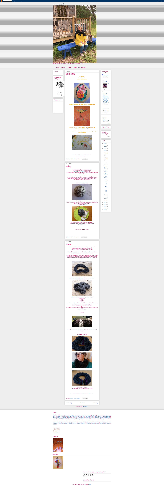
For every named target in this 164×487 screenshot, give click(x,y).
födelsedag (60, 419)
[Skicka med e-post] (82, 159)
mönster (90, 422)
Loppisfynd (105, 76)
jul (83, 416)
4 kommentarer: (77, 398)
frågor (55, 419)
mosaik (87, 422)
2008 (105, 207)
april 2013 (105, 177)
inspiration (99, 415)
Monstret (68, 244)
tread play (100, 419)
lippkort (85, 204)
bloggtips (98, 418)
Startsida (57, 67)
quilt (103, 415)
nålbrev (80, 419)
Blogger (89, 484)
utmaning (97, 423)
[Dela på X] (85, 159)
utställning (63, 418)
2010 (105, 204)
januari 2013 (106, 198)
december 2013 (106, 153)
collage (86, 417)
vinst (105, 423)
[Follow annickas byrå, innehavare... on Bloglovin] (59, 95)
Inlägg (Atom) (85, 406)
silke (92, 416)
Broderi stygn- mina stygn (79, 67)
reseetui (60, 423)
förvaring (64, 419)
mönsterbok (94, 422)
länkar (76, 419)
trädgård (72, 415)
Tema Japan (69, 416)
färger (93, 415)
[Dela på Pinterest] (87, 159)
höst (68, 419)
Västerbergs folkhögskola (80, 418)
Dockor (69, 67)
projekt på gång (107, 417)
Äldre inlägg (95, 403)
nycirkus (101, 422)
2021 (105, 145)
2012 (105, 200)
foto (110, 418)
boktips (82, 417)
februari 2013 (105, 195)
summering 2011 (83, 423)
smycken (74, 423)
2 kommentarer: (77, 158)
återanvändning (72, 418)
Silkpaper (63, 67)
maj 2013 (105, 174)
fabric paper (91, 417)
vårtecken (54, 424)
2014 (105, 148)
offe (104, 422)
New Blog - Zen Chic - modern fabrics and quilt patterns (106, 95)
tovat (69, 417)
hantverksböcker (55, 422)
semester (66, 423)
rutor (63, 423)
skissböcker (70, 423)
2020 (105, 146)
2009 (105, 206)
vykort (64, 416)
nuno (98, 422)
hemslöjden (96, 417)
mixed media (87, 416)
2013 (105, 150)
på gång (54, 418)
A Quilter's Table (105, 82)
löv (70, 422)
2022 (105, 143)
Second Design (104, 117)
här (88, 128)
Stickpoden (76, 171)
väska (67, 418)
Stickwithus (82, 171)
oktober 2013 (105, 163)
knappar (101, 417)
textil (91, 419)
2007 (105, 209)
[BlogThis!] (83, 159)
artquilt (88, 415)
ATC (72, 417)
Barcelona (55, 417)
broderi (55, 415)
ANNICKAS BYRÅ (58, 4)
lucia (68, 422)
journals (79, 416)
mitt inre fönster (74, 422)
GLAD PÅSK (70, 74)
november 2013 (106, 158)
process (84, 419)
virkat (104, 416)
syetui (59, 418)
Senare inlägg (69, 403)
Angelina (108, 416)
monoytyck (83, 422)
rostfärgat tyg (59, 416)
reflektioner (55, 423)
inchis (106, 415)
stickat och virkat (80, 415)
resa (62, 415)
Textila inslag (105, 75)
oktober (107, 422)
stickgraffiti (78, 423)
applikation (93, 418)
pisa (110, 422)
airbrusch (88, 418)
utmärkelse (101, 423)
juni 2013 (105, 171)
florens (107, 418)
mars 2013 (105, 180)
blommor (102, 418)
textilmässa (96, 419)
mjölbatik (79, 422)
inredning (72, 419)
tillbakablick (89, 423)
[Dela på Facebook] (86, 159)
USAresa (75, 416)
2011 (105, 202)
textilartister (64, 417)
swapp (88, 419)
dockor (66, 415)
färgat (59, 417)
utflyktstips (93, 423)
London (78, 417)
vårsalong (108, 423)
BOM (75, 417)
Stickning (68, 166)
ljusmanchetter (64, 422)
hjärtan (60, 422)
